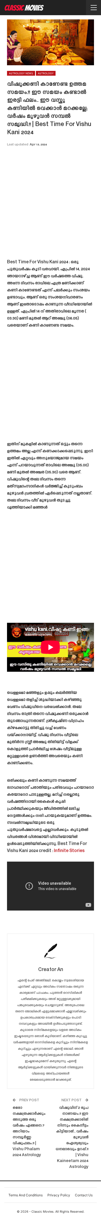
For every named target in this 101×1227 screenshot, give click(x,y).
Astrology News (21, 73)
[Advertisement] (50, 204)
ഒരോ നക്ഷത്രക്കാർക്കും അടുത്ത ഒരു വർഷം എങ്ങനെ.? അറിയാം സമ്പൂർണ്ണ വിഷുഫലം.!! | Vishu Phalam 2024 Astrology (29, 1132)
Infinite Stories (69, 851)
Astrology (46, 73)
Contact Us (84, 1195)
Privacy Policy (58, 1195)
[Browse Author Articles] (50, 951)
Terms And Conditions (25, 1195)
